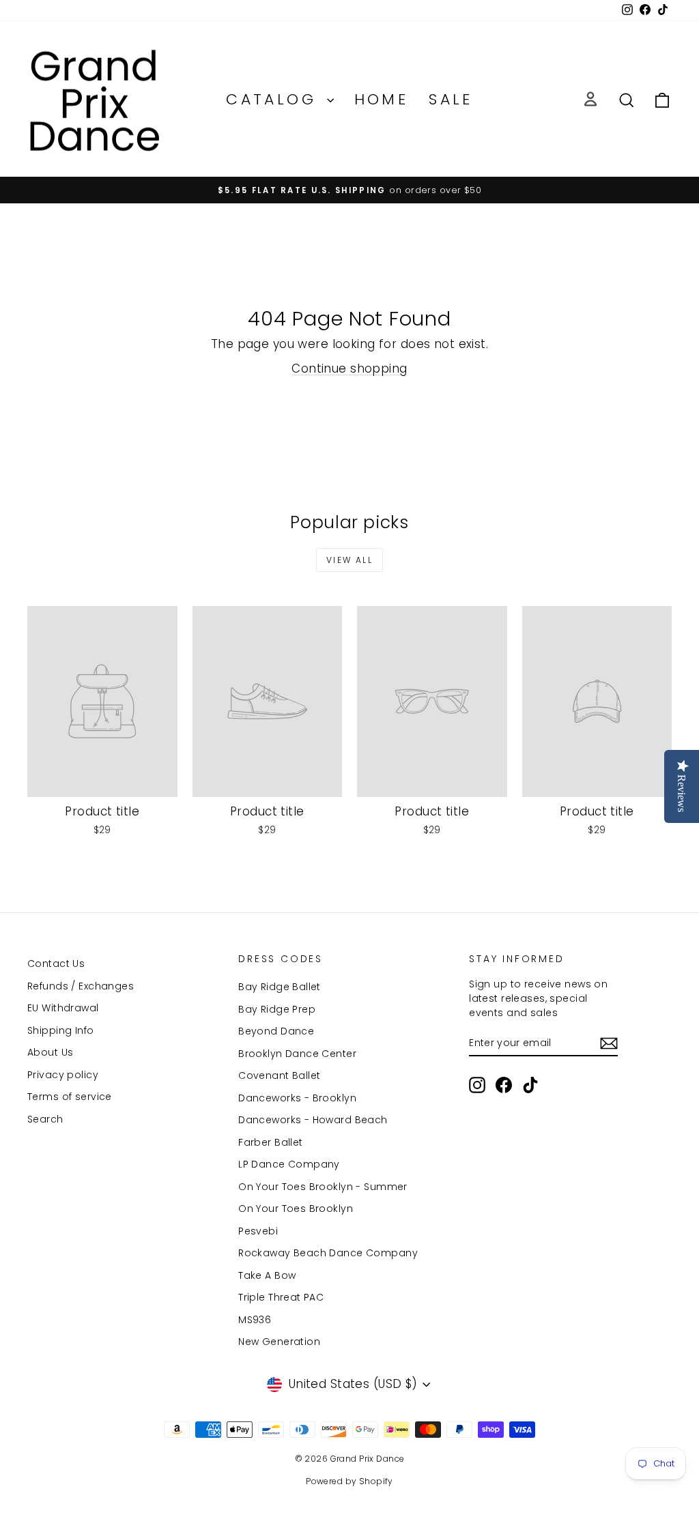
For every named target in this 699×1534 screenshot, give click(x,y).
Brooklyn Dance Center (297, 1053)
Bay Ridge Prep (276, 1009)
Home (381, 99)
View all (349, 560)
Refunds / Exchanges (80, 986)
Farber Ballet (270, 1142)
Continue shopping (349, 368)
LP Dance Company (289, 1164)
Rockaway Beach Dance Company (328, 1253)
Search (45, 1119)
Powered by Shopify (349, 1481)
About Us (50, 1052)
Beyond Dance (276, 1031)
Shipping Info (60, 1030)
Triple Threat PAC (281, 1297)
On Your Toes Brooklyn (295, 1208)
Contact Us (56, 963)
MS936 (254, 1320)
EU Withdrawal (63, 1008)
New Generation (279, 1341)
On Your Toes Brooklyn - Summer (323, 1186)
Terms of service (69, 1096)
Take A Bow (267, 1275)
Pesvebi (258, 1231)
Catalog (274, 99)
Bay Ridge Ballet (279, 987)
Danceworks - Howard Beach (313, 1120)
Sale (451, 99)
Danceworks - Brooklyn (297, 1098)
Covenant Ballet (279, 1075)
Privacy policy (62, 1075)
